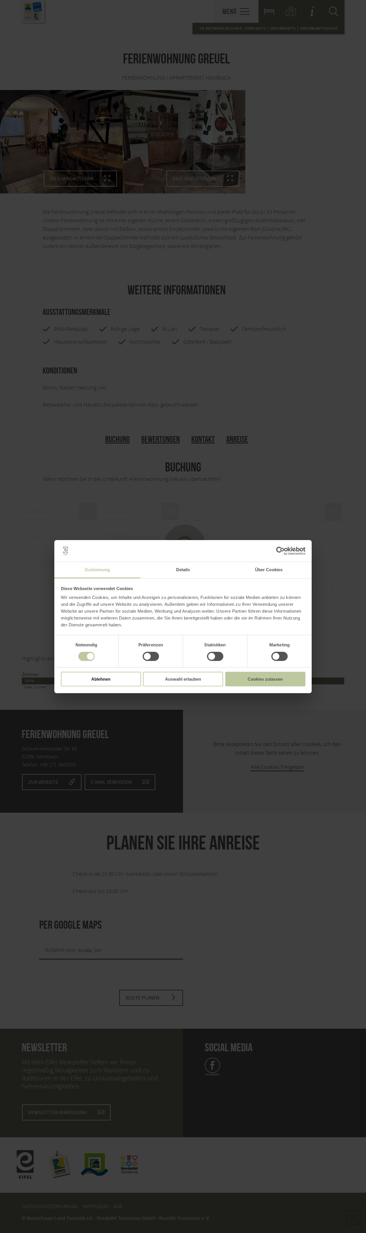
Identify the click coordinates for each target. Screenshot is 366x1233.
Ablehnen (100, 679)
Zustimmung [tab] (97, 569)
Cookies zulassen (265, 679)
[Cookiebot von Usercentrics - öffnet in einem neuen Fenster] (280, 551)
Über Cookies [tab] (269, 569)
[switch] (151, 656)
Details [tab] (183, 569)
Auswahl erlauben (183, 679)
